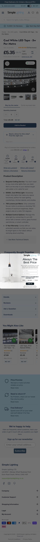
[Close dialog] (39, 255)
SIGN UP (30, 283)
